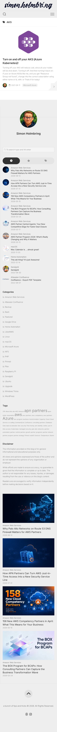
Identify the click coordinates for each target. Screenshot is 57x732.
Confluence (28, 422)
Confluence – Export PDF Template (26, 280)
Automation (10, 415)
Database (49, 422)
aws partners (47, 415)
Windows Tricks (11, 391)
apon (49, 411)
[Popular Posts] (28, 160)
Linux (7, 337)
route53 (31, 435)
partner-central (15, 432)
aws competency (37, 415)
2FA (4, 411)
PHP (7, 356)
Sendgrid (15, 267)
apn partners (35, 410)
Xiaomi (52, 435)
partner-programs (36, 432)
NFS (7, 351)
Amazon (21, 411)
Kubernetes (15, 429)
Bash (7, 312)
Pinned (8, 361)
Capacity (42, 419)
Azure (8, 418)
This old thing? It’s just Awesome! (25, 260)
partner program (8, 435)
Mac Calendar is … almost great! (25, 249)
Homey (32, 426)
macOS (14, 246)
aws (18, 414)
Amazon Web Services (20, 168)
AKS (16, 411)
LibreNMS (9, 332)
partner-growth (25, 432)
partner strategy (19, 435)
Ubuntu (8, 381)
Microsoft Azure (29, 85)
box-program (18, 419)
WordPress (9, 396)
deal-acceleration (11, 426)
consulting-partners (39, 422)
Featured (8, 317)
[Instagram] (30, 714)
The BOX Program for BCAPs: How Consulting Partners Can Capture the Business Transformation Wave (31, 211)
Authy (4, 415)
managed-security (25, 429)
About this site (10, 411)
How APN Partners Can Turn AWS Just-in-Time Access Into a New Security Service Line (27, 576)
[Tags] (45, 160)
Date (4, 426)
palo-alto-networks (38, 429)
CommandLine (19, 422)
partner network (48, 432)
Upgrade (8, 386)
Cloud (47, 419)
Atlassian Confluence (20, 277)
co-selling (11, 422)
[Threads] (26, 714)
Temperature (45, 435)
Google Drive (10, 322)
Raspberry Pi (10, 371)
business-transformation (31, 419)
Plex (7, 366)
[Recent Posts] (11, 160)
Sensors (37, 435)
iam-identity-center (41, 426)
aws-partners (26, 415)
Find (28, 426)
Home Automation (18, 257)
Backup (8, 307)
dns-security (22, 426)
